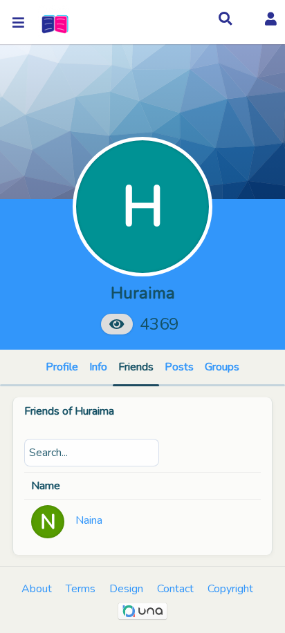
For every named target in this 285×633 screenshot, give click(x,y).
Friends (136, 367)
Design (126, 588)
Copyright (230, 588)
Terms (80, 588)
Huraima (94, 411)
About (36, 588)
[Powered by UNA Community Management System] (142, 611)
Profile (62, 367)
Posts (179, 367)
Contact (175, 588)
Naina (88, 520)
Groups (222, 367)
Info (98, 367)
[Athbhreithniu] (53, 22)
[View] (117, 324)
